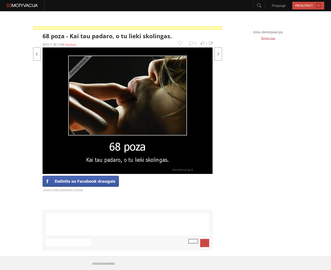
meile (55, 189)
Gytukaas (71, 44)
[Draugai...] (37, 54)
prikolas (78, 189)
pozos (47, 189)
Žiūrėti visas (268, 38)
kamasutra (66, 189)
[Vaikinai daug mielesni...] (218, 54)
